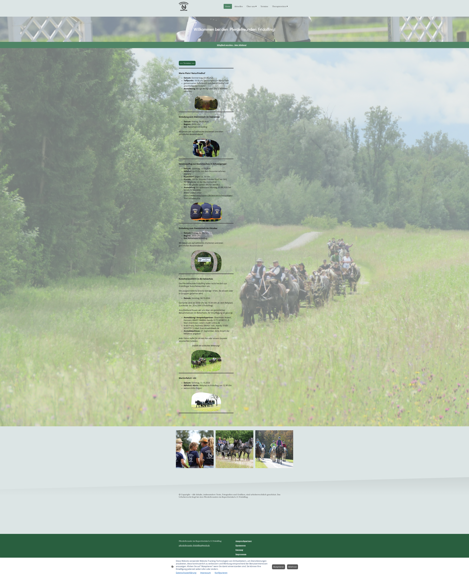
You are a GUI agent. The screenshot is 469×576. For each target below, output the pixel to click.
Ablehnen (292, 566)
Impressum (205, 572)
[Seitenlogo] (184, 6)
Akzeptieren (278, 566)
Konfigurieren (221, 572)
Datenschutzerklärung (186, 572)
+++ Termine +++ (187, 63)
